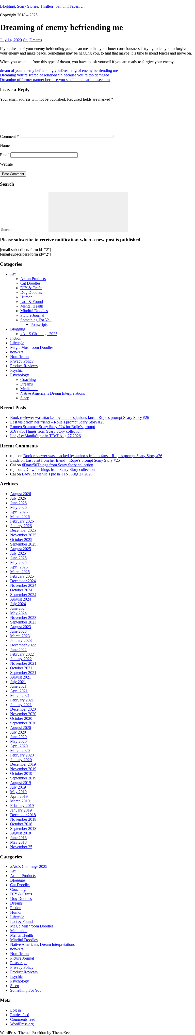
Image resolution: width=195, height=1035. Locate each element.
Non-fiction (19, 356)
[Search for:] (24, 229)
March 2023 (20, 636)
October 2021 (21, 668)
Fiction (15, 338)
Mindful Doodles (34, 311)
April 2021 (19, 691)
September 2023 (23, 622)
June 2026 (18, 503)
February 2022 (22, 654)
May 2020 (18, 741)
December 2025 (23, 530)
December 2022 (23, 645)
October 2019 (21, 773)
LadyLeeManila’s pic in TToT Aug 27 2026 (45, 436)
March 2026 (20, 516)
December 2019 (23, 764)
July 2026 (18, 498)
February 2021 (22, 700)
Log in (15, 1010)
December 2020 (23, 709)
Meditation (29, 389)
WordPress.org (22, 1024)
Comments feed (22, 1019)
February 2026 (22, 521)
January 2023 (21, 640)
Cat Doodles (30, 283)
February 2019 (22, 805)
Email (4, 155)
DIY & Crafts (31, 288)
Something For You (36, 320)
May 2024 (18, 613)
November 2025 (23, 535)
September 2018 (23, 828)
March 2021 (20, 695)
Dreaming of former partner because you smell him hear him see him (55, 79)
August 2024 (20, 599)
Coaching (28, 379)
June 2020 (18, 737)
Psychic (16, 370)
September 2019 (23, 778)
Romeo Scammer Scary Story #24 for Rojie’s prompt (52, 426)
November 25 (21, 847)
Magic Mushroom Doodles (31, 347)
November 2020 (23, 714)
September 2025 (23, 544)
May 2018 (18, 842)
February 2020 (22, 755)
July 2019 (18, 787)
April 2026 (19, 512)
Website (6, 164)
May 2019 (18, 792)
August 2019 (20, 782)
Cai (25, 40)
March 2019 (20, 801)
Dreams (35, 40)
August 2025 (20, 549)
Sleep (24, 398)
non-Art (16, 352)
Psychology (19, 375)
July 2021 (18, 682)
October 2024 (21, 590)
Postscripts (38, 324)
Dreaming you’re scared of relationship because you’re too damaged (54, 75)
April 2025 (19, 567)
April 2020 (19, 746)
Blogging (17, 329)
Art (12, 274)
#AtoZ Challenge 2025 (38, 333)
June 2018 (18, 837)
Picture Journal (32, 315)
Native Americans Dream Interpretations (52, 393)
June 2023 (18, 631)
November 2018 (23, 819)
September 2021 (23, 672)
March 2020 (20, 750)
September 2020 (23, 723)
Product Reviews (24, 366)
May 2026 (18, 507)
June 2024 (18, 608)
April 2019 (19, 796)
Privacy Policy (22, 361)
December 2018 (23, 815)
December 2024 (23, 581)
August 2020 (20, 727)
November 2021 (23, 663)
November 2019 (23, 769)
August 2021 (20, 677)
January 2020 (21, 760)
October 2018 (21, 824)
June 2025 (18, 558)
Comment (9, 136)
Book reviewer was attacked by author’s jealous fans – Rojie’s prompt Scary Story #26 (79, 417)
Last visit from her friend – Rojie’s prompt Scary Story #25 (57, 422)
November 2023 (23, 617)
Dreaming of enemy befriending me (89, 70)
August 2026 (20, 494)
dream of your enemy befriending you (30, 70)
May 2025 (18, 562)
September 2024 (23, 594)
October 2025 (21, 539)
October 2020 (21, 718)
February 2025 (22, 576)
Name (5, 145)
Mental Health (31, 306)
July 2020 (18, 732)
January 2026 (21, 526)
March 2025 (20, 571)
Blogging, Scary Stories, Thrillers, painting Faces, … (42, 6)
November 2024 (23, 585)
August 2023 (20, 627)
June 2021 (18, 686)
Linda (15, 460)
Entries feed (19, 1015)
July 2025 (18, 553)
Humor (26, 297)
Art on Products (33, 278)
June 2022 (18, 649)
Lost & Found (31, 301)
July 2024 (18, 604)
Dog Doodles (31, 292)
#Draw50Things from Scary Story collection (46, 431)
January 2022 (21, 659)
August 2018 (20, 833)
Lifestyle (17, 343)
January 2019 (21, 810)
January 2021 (21, 704)
